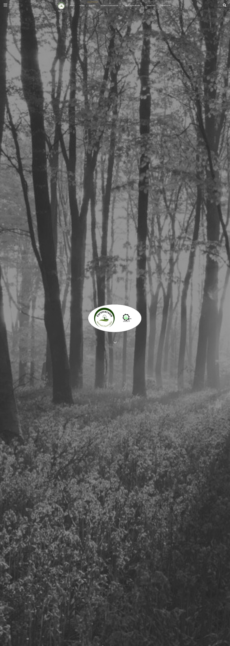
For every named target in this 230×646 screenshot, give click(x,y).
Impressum (165, 5)
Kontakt (151, 5)
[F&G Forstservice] (61, 5)
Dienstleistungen (109, 5)
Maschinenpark (132, 5)
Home (82, 5)
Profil (92, 5)
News (72, 5)
